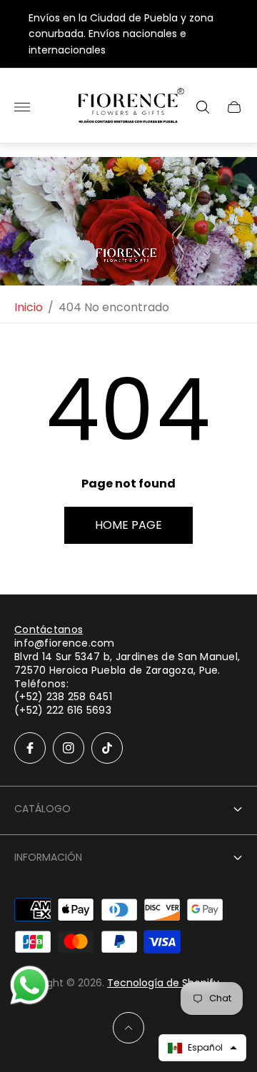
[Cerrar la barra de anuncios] (235, 34)
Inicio (28, 307)
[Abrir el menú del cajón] (22, 107)
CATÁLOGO (42, 809)
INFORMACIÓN (48, 857)
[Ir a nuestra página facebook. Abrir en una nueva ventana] (30, 748)
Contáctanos (48, 629)
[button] (202, 1048)
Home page (128, 525)
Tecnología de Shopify (163, 983)
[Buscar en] (202, 107)
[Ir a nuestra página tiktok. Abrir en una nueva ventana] (107, 748)
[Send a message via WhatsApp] (29, 985)
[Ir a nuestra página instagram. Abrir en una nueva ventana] (68, 748)
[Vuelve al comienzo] (128, 1027)
